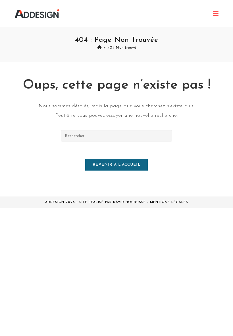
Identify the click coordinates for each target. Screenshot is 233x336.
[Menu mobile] (216, 13)
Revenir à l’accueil (116, 165)
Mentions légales (169, 202)
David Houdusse (129, 202)
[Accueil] (99, 48)
